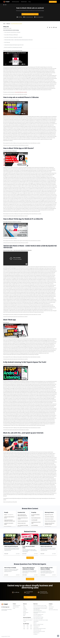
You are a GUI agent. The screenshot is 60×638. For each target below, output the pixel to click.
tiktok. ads (34, 622)
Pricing (30, 1)
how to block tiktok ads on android (16, 23)
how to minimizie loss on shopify (38, 617)
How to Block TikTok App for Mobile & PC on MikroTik (13, 37)
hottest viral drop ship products (50, 521)
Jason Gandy (6, 574)
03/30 (31, 625)
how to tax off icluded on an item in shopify (39, 605)
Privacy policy (51, 608)
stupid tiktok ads (35, 621)
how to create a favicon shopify (38, 618)
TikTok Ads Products (24, 1)
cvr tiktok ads (35, 634)
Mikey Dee (6, 26)
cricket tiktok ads (35, 627)
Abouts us (50, 605)
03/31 (27, 625)
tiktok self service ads (36, 625)
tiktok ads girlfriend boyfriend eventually (39, 628)
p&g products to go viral (49, 514)
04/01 (24, 625)
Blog (24, 605)
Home (4, 23)
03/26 (24, 628)
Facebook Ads (25, 609)
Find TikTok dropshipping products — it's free (30, 14)
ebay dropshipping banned (35, 517)
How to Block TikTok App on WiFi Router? (11, 34)
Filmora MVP (6, 553)
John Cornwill (24, 553)
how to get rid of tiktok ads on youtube (39, 631)
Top (58, 635)
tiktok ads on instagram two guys (38, 624)
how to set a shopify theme (37, 615)
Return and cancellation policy (53, 609)
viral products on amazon (49, 518)
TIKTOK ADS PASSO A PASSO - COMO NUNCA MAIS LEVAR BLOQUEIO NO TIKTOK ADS (18, 39)
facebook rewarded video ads (23, 521)
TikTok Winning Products (15, 1)
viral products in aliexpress (49, 516)
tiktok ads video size (36, 632)
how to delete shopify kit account (38, 614)
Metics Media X (24, 574)
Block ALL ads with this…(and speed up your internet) (13, 47)
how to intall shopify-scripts (37, 610)
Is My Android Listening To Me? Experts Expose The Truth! (13, 44)
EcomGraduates (43, 574)
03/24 (31, 628)
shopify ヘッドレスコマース (8, 514)
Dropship (24, 611)
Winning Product (25, 612)
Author (24, 615)
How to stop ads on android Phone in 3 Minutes (12, 32)
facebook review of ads (21, 523)
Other (25, 621)
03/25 (27, 628)
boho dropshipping (34, 525)
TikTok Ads (8, 23)
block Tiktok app (7, 42)
